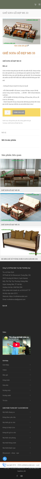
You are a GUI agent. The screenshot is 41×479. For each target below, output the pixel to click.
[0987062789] (4, 459)
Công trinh (6, 380)
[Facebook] (17, 476)
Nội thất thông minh (9, 443)
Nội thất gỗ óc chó (9, 422)
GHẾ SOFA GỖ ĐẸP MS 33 (15, 123)
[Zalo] (26, 476)
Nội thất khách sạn (9, 448)
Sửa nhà (5, 385)
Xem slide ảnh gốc (20, 46)
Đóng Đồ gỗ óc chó (9, 433)
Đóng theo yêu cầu (14, 120)
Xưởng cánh (7, 395)
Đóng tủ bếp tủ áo (9, 427)
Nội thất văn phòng (9, 438)
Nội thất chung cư (9, 412)
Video (5, 370)
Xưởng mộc (7, 390)
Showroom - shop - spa (11, 453)
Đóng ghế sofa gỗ (25, 120)
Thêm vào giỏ (19, 112)
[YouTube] (21, 476)
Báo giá (5, 375)
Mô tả (4, 132)
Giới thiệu (6, 365)
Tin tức (5, 400)
